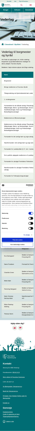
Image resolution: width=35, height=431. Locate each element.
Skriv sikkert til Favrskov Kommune (14, 377)
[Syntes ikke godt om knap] (20, 327)
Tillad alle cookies (17, 239)
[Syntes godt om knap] (14, 327)
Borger (5, 10)
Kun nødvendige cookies (17, 244)
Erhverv (17, 10)
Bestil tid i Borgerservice (10, 391)
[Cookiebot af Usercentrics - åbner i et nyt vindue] (26, 185)
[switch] (30, 218)
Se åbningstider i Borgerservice (12, 386)
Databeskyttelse (8, 412)
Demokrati (29, 10)
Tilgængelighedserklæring (10, 416)
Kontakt (9, 1)
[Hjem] (6, 5)
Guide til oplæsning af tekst (11, 414)
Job (15, 1)
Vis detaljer (27, 235)
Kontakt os (6, 403)
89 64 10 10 (16, 372)
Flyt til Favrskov (23, 1)
